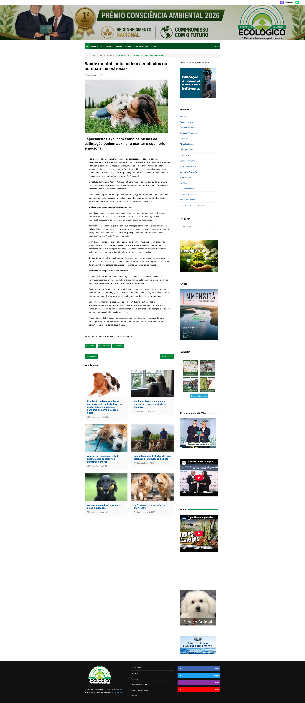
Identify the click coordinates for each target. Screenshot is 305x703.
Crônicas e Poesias (188, 127)
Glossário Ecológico (139, 684)
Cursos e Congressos (189, 133)
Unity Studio (117, 692)
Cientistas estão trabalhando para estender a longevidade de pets (152, 457)
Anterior (92, 356)
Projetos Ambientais (188, 194)
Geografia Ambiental (188, 172)
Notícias (183, 183)
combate (105, 346)
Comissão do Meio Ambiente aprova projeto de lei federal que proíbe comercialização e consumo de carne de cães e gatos (105, 407)
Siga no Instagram (199, 396)
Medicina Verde (186, 177)
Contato (154, 46)
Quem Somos (97, 46)
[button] (190, 368)
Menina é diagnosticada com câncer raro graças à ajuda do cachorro (150, 404)
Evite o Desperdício (188, 166)
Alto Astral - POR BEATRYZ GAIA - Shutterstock (113, 336)
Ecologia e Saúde (187, 149)
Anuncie (118, 46)
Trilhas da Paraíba (187, 199)
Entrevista (184, 155)
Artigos (183, 116)
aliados (92, 346)
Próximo (165, 356)
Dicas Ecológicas (187, 144)
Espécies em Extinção (189, 161)
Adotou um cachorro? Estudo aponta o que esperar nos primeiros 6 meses (103, 459)
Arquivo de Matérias (139, 690)
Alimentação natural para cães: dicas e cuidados (104, 506)
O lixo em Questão (188, 188)
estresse (119, 346)
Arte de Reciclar (187, 122)
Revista (108, 46)
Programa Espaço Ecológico (136, 46)
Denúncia (184, 138)
